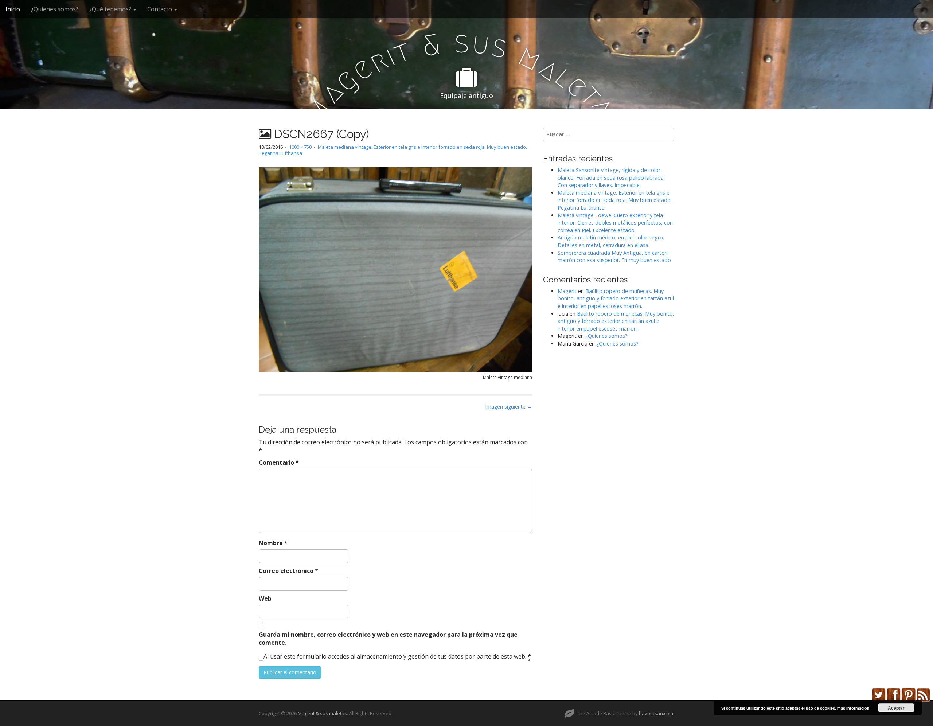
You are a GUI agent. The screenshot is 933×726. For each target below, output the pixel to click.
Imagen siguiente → (508, 406)
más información (853, 708)
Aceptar (896, 707)
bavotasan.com (656, 713)
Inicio (12, 9)
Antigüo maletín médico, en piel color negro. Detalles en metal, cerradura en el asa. (611, 241)
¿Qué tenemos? (111, 9)
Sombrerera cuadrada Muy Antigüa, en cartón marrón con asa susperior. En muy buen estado (614, 256)
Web (265, 598)
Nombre (273, 543)
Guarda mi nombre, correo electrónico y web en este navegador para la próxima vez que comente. (388, 639)
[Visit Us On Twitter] (878, 694)
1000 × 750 (300, 147)
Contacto (160, 9)
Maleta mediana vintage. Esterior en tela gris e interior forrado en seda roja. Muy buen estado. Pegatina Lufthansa (393, 150)
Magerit (567, 291)
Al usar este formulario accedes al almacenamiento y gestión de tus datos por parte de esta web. (397, 656)
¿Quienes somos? (54, 9)
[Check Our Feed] (923, 694)
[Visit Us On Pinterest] (908, 694)
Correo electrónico (288, 571)
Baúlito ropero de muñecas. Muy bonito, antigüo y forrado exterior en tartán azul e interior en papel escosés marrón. (616, 298)
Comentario (279, 462)
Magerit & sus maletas (322, 713)
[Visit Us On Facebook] (893, 694)
